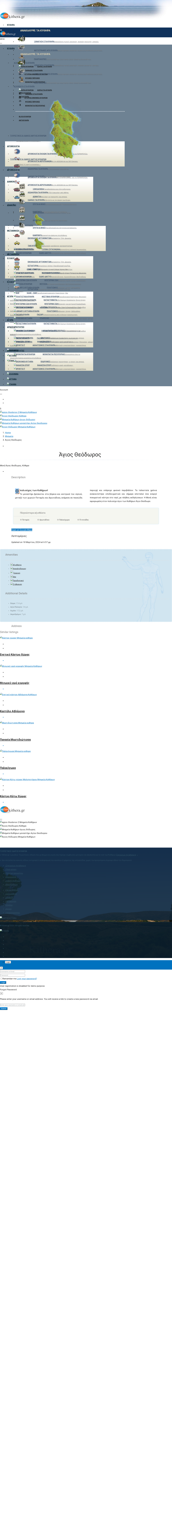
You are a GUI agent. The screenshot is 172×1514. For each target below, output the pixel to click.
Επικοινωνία (11, 877)
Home (8, 432)
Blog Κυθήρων (12, 885)
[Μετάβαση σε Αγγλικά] (12, 379)
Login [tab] (8, 962)
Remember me (10, 978)
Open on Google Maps (21, 530)
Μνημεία (9, 436)
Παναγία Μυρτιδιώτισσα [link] (15, 739)
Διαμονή (9, 898)
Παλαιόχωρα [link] (8, 767)
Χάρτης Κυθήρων (13, 881)
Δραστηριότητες (13, 913)
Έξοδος (9, 905)
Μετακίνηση (11, 901)
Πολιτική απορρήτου (14, 873)
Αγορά (8, 909)
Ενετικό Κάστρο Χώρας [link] (15, 654)
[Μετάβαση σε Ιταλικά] (11, 384)
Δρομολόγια (11, 894)
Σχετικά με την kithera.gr (126, 855)
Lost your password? (27, 978)
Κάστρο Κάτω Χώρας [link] (13, 796)
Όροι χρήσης (11, 869)
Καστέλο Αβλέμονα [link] (12, 711)
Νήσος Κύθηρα (12, 890)
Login (3, 982)
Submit (3, 1009)
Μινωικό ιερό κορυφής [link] (14, 683)
